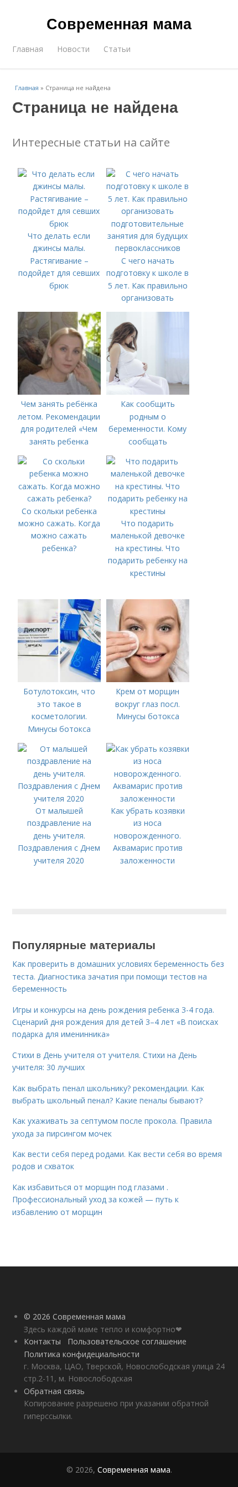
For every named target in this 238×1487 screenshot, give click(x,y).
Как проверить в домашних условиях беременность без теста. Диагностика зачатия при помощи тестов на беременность (118, 976)
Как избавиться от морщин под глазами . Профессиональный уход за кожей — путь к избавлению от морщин (95, 1199)
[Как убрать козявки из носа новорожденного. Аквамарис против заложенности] (147, 798)
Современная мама (119, 23)
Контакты (42, 1341)
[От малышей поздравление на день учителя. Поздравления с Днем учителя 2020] (59, 798)
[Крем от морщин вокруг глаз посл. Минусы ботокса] (147, 679)
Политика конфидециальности (81, 1354)
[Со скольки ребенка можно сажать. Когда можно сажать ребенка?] (59, 498)
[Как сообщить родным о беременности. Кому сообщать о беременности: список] (147, 391)
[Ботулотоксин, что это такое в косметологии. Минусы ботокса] (59, 679)
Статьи (117, 49)
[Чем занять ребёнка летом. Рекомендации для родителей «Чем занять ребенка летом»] (59, 391)
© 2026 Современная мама (75, 1316)
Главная (27, 49)
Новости (73, 49)
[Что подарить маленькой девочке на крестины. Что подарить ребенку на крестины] (147, 511)
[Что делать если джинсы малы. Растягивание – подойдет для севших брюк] (59, 223)
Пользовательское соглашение (127, 1341)
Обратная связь (54, 1391)
